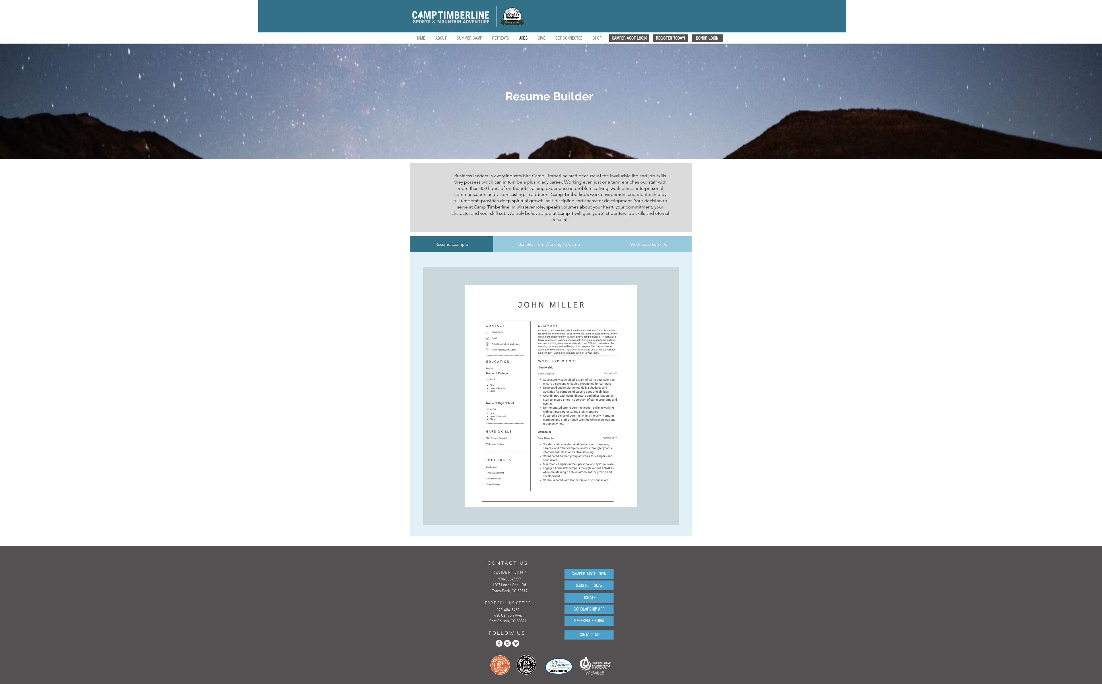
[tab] (451, 244)
